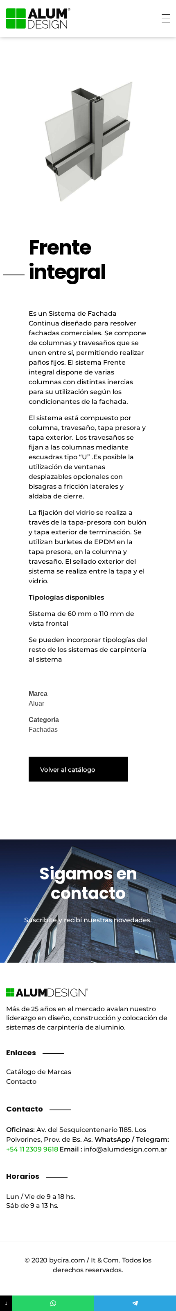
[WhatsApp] (53, 1303)
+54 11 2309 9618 (32, 1149)
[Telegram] (135, 1303)
